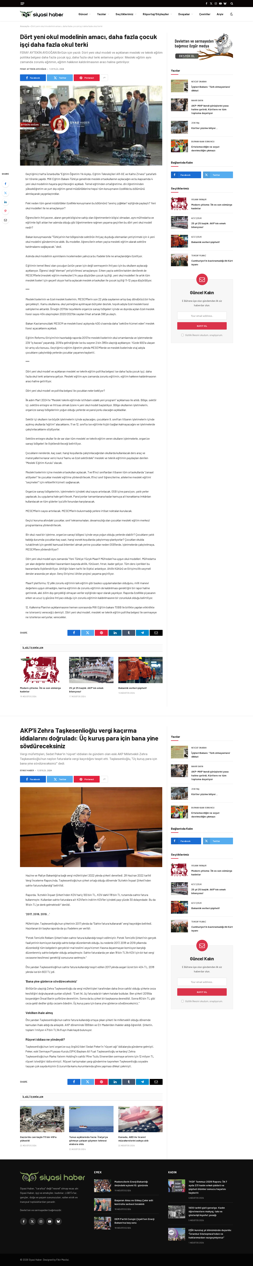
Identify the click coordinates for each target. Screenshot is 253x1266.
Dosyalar (184, 14)
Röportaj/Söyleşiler (156, 14)
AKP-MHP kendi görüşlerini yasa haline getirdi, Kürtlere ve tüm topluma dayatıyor (210, 109)
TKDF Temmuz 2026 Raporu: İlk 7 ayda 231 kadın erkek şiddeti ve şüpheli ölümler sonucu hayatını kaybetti (208, 1187)
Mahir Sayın (197, 101)
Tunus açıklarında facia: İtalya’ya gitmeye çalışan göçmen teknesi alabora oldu (88, 1140)
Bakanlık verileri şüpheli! (132, 687)
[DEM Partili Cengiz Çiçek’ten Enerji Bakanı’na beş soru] (102, 1223)
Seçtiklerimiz (124, 14)
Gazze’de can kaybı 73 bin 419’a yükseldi (38, 1138)
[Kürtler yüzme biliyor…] (179, 127)
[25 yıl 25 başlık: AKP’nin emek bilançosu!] (91, 670)
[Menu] (22, 3)
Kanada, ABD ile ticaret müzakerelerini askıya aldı (133, 1138)
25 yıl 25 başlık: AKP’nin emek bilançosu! (86, 689)
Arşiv (220, 14)
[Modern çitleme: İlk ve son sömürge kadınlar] (42, 670)
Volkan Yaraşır (198, 200)
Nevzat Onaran (199, 82)
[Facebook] (5, 183)
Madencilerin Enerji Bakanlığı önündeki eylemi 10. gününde (131, 1183)
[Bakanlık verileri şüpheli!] (140, 670)
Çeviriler (204, 14)
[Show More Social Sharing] (104, 77)
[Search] (231, 3)
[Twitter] (5, 192)
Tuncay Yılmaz (198, 256)
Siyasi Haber (27, 770)
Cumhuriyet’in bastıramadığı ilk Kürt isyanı (212, 262)
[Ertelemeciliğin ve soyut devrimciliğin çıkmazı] (179, 146)
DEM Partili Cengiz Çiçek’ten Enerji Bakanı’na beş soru (134, 1220)
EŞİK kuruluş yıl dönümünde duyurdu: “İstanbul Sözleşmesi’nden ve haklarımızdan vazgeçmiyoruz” (210, 1233)
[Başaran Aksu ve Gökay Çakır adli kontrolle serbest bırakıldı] (102, 1204)
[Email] (5, 220)
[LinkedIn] (5, 201)
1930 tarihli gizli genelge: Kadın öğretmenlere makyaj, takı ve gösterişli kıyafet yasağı (207, 1211)
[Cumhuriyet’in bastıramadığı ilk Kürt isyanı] (179, 259)
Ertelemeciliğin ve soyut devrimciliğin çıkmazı (205, 148)
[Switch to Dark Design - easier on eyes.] (231, 14)
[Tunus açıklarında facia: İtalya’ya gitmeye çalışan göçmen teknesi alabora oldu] (91, 1119)
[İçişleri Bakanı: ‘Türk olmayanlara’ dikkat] (179, 86)
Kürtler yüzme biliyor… (204, 128)
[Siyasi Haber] (41, 14)
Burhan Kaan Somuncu (203, 142)
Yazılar (101, 14)
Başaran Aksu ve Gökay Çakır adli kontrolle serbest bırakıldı (133, 1202)
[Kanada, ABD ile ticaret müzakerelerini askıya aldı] (140, 1119)
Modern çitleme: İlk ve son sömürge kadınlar (40, 689)
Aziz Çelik (196, 218)
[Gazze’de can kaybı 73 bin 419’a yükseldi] (42, 1119)
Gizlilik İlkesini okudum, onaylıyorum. (204, 335)
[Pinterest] (5, 210)
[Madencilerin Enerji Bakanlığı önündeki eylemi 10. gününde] (102, 1185)
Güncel (83, 14)
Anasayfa (24, 26)
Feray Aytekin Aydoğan (33, 69)
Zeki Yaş (195, 123)
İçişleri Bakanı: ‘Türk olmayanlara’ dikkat (210, 88)
